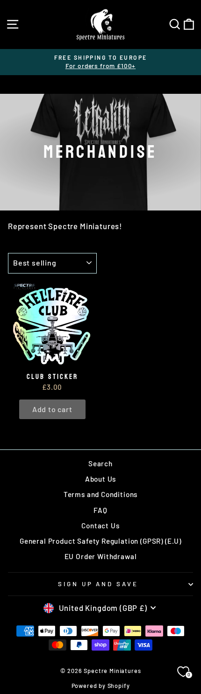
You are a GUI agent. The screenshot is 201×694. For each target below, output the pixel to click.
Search (100, 463)
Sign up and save (98, 584)
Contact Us (100, 525)
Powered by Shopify (101, 685)
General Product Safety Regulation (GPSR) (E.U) (100, 541)
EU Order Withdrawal (101, 556)
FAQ (100, 510)
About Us (100, 479)
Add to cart (52, 409)
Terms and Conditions (101, 494)
